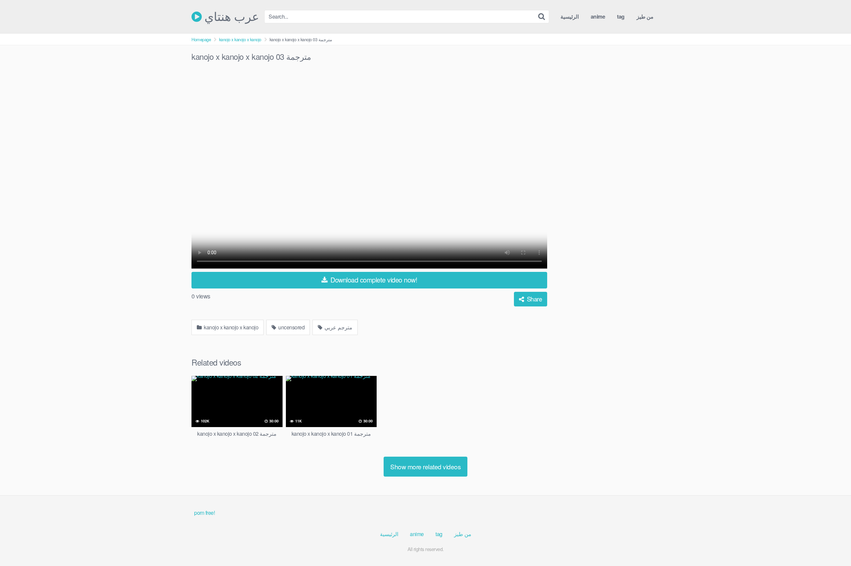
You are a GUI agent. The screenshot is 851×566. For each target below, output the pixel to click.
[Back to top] (832, 545)
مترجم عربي (337, 327)
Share (533, 298)
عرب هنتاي (230, 17)
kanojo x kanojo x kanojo (240, 39)
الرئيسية (569, 16)
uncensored (291, 327)
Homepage (201, 39)
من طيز (645, 16)
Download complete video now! (373, 279)
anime (598, 16)
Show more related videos (425, 466)
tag (621, 16)
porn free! (204, 512)
